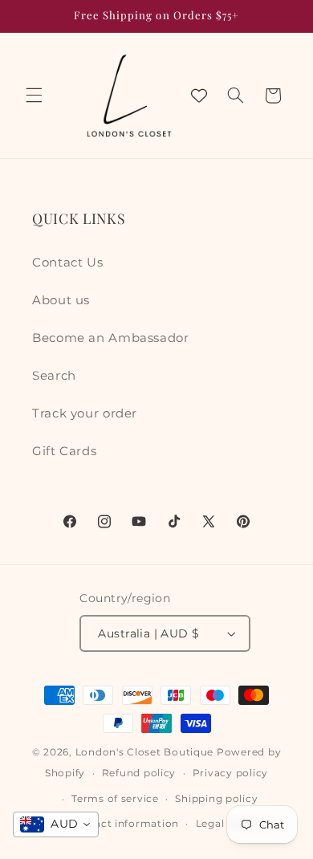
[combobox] (56, 824)
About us (61, 300)
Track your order (84, 413)
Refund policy (139, 773)
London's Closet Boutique (144, 752)
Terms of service (115, 798)
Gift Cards (64, 451)
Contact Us (67, 262)
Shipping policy (216, 798)
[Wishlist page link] (199, 96)
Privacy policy (230, 773)
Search (54, 375)
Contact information (123, 823)
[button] (33, 95)
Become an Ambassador (110, 338)
